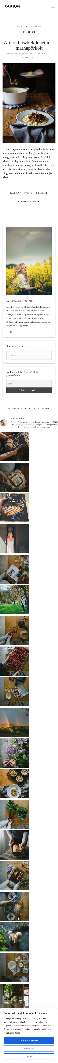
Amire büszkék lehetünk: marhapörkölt (29, 45)
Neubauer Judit (15, 53)
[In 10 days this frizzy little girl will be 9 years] (14, 936)
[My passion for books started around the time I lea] (14, 507)
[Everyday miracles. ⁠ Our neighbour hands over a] (14, 691)
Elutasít (29, 1056)
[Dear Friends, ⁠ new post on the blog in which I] (14, 906)
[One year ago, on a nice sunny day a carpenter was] (14, 446)
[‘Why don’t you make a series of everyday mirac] (14, 661)
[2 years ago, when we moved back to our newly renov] (14, 814)
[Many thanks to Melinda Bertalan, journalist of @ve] (14, 845)
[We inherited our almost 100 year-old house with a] (14, 753)
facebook (15, 193)
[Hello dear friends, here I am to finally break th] (14, 538)
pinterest (41, 193)
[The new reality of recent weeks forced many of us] (14, 998)
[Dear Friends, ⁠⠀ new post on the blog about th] (14, 783)
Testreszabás (29, 1048)
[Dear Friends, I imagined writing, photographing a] (14, 477)
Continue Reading (29, 202)
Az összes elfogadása (29, 1040)
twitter (28, 193)
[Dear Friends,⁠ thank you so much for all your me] (14, 630)
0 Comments (29, 58)
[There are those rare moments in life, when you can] (14, 722)
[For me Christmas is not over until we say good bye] (14, 569)
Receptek (31, 53)
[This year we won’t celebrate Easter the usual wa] (14, 875)
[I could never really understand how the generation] (14, 967)
